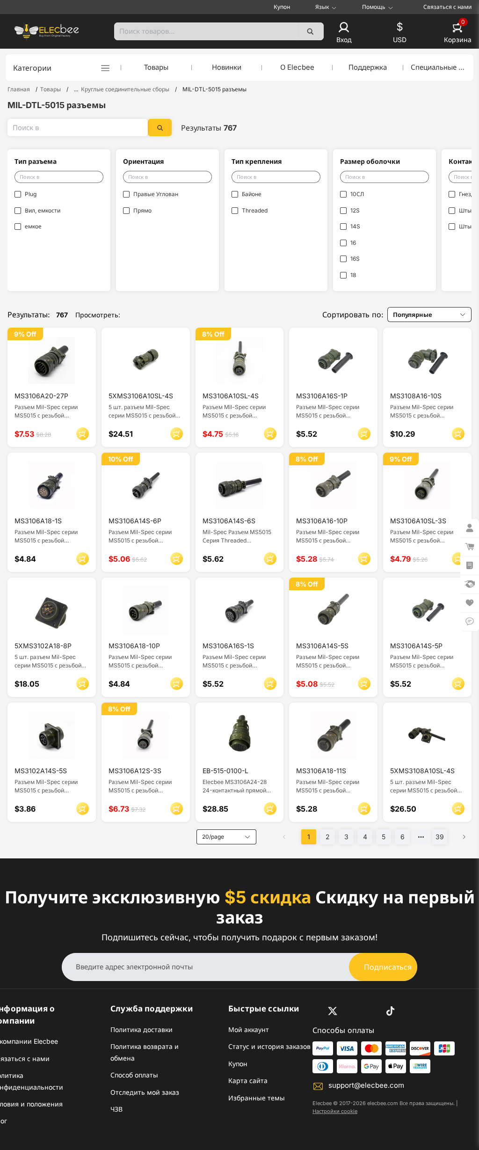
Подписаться (388, 967)
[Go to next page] (464, 836)
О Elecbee (297, 67)
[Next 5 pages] (421, 836)
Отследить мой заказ (144, 1092)
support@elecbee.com (366, 1085)
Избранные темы (256, 1098)
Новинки (226, 67)
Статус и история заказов (269, 1046)
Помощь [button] (373, 7)
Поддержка (367, 67)
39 (439, 837)
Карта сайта (248, 1080)
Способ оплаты (134, 1075)
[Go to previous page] (284, 836)
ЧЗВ (116, 1109)
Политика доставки (141, 1029)
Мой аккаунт (248, 1029)
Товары (156, 67)
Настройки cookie (334, 1111)
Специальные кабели (438, 67)
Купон (282, 6)
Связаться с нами (447, 6)
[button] (344, 33)
